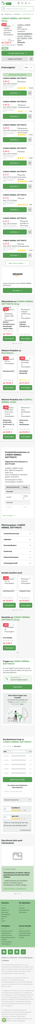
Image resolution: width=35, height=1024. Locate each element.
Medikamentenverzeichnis (8, 937)
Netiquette (6, 960)
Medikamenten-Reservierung (5, 911)
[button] (29, 3)
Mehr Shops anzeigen (16, 263)
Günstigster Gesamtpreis (17, 75)
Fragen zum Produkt (15, 59)
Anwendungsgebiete (6, 941)
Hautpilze (24, 38)
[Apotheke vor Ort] (19, 3)
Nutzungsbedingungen (26, 957)
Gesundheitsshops (6, 933)
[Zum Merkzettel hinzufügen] (13, 25)
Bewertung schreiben (17, 779)
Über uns (3, 908)
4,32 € (6, 243)
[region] (17, 819)
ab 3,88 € (7, 643)
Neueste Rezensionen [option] (11, 800)
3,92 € (6, 105)
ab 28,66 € (24, 432)
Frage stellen (17, 687)
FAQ (2, 918)
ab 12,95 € (24, 383)
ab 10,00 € (8, 383)
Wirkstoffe (4, 939)
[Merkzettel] (22, 3)
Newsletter (4, 916)
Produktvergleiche (6, 944)
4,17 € (6, 174)
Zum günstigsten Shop (16, 53)
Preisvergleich (9, 338)
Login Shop (22, 908)
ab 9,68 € (7, 432)
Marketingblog (22, 912)
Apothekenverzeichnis (7, 931)
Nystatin (20, 44)
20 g (4, 48)
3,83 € (6, 81)
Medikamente (8, 14)
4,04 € (6, 128)
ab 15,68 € (24, 600)
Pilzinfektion (17, 14)
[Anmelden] (26, 3)
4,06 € (6, 151)
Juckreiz (20, 36)
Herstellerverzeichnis (6, 935)
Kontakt (3, 921)
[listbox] (17, 799)
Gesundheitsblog (5, 914)
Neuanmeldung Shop (24, 910)
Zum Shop (13, 93)
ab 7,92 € (7, 334)
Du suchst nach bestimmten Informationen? (17, 786)
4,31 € (6, 221)
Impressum (4, 957)
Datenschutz (13, 957)
